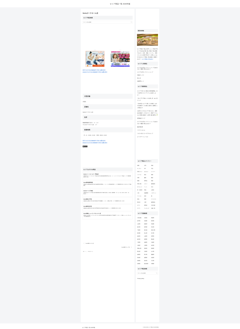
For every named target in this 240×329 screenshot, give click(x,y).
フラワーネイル (141, 130)
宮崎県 (138, 263)
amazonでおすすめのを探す (95, 72)
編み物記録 (140, 127)
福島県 (145, 223)
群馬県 (145, 226)
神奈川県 (153, 230)
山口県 (152, 251)
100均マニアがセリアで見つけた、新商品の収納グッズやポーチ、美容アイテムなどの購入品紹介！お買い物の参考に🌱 (147, 113)
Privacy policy (140, 278)
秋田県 (152, 220)
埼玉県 (152, 226)
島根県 (152, 248)
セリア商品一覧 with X (147, 59)
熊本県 (145, 260)
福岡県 (145, 257)
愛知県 (152, 239)
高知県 (138, 257)
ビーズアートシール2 (142, 136)
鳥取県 (145, 248)
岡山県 (138, 251)
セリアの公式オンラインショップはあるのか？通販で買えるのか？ (147, 122)
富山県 (145, 233)
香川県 (145, 254)
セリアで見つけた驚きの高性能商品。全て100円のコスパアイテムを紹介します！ (147, 93)
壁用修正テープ (141, 118)
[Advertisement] (108, 36)
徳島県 (138, 254)
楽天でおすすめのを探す (94, 70)
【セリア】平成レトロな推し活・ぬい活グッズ (147, 99)
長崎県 (138, 260)
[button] (131, 22)
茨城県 (152, 223)
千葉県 (138, 230)
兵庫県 (145, 245)
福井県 (138, 236)
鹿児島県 (146, 263)
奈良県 (152, 245)
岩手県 (138, 220)
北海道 (145, 217)
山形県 (138, 223)
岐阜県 (138, 239)
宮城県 (145, 220)
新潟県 (138, 233)
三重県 (138, 242)
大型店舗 (139, 217)
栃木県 (138, 226)
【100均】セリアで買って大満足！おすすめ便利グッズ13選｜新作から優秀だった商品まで (147, 105)
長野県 (152, 236)
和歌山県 (139, 248)
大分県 (152, 260)
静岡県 (145, 239)
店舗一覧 (85, 146)
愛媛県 (152, 254)
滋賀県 (145, 242)
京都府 (152, 242)
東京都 (145, 230)
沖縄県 (152, 263)
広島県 (145, 251)
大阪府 (138, 245)
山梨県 (145, 236)
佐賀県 (152, 257)
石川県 (152, 233)
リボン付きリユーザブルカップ (145, 133)
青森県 (152, 217)
